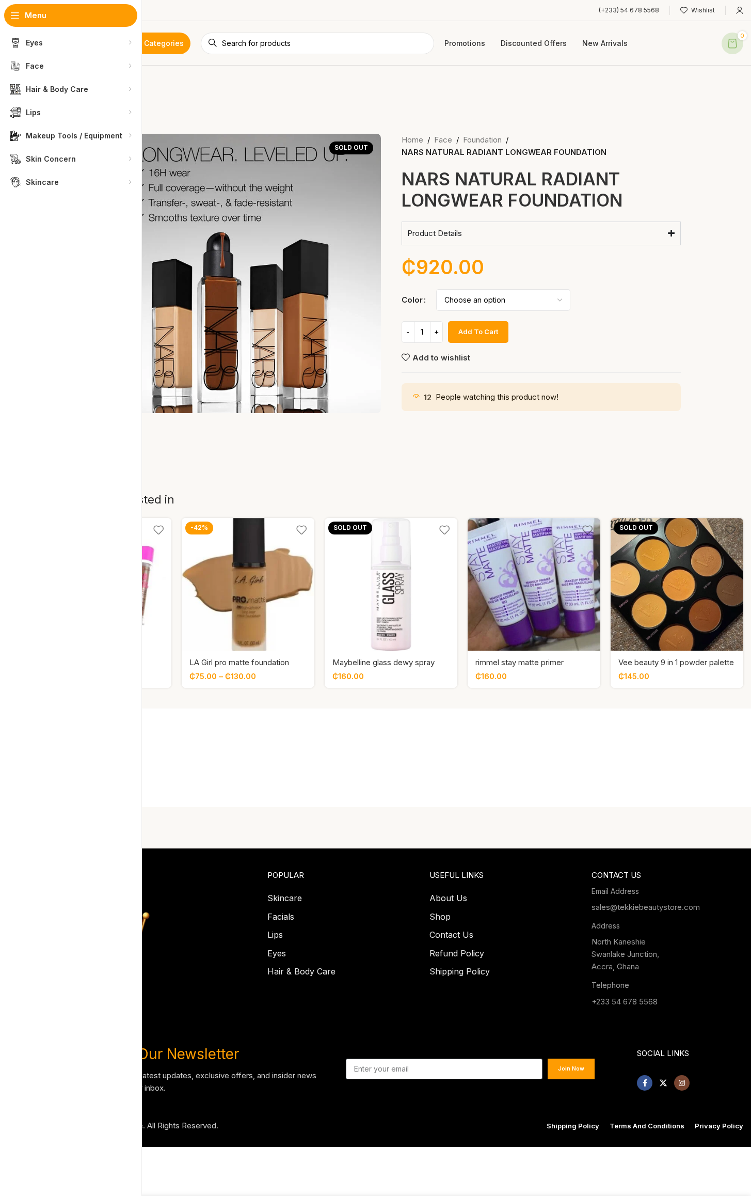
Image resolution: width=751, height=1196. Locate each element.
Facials (280, 916)
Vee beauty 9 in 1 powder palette (676, 662)
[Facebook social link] (644, 1083)
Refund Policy (456, 953)
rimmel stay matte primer (519, 662)
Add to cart (478, 331)
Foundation (482, 140)
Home (412, 140)
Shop (440, 916)
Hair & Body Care (301, 971)
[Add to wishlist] (158, 529)
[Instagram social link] (682, 1083)
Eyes (276, 953)
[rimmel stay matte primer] (534, 584)
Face (443, 140)
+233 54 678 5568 (625, 1001)
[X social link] (663, 1083)
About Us (448, 898)
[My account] (739, 10)
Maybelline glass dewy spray (383, 662)
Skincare (284, 898)
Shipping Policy (459, 971)
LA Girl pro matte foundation (239, 662)
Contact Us (451, 935)
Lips (275, 935)
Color (412, 300)
